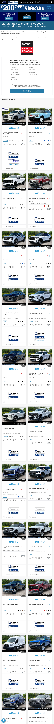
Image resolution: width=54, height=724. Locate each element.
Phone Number (32, 72)
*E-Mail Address (14, 72)
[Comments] (22, 144)
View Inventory (9, 18)
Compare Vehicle (9, 168)
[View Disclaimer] (16, 144)
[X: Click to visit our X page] (36, 2)
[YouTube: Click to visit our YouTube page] (38, 2)
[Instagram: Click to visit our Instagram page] (39, 2)
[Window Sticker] (24, 144)
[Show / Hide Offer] (26, 7)
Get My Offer (27, 91)
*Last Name (31, 67)
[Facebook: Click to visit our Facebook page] (35, 2)
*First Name (13, 67)
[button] (24, 415)
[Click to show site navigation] (52, 2)
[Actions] (23, 133)
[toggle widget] (3, 720)
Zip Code (13, 77)
